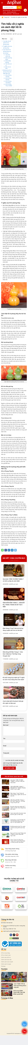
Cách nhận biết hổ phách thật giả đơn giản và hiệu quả (18, 814)
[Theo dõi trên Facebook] (11, 935)
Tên (4, 738)
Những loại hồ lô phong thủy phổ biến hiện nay (7, 71)
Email (4, 745)
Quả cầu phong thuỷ (16, 10)
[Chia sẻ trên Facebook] (5, 550)
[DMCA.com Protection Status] (14, 938)
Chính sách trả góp (6, 964)
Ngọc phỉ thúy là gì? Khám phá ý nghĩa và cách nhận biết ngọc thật (18, 834)
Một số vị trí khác (8, 67)
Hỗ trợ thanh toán (6, 955)
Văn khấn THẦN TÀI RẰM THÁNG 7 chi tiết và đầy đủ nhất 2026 (17, 781)
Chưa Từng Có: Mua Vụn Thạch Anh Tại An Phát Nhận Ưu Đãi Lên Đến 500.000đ (17, 841)
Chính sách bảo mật (6, 959)
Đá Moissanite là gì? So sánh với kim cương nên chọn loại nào (17, 828)
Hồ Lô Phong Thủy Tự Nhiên (8, 85)
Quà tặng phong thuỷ (11, 12)
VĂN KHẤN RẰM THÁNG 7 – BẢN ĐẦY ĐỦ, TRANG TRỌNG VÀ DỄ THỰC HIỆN (18, 788)
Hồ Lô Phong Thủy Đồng (8, 82)
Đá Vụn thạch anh (6, 10)
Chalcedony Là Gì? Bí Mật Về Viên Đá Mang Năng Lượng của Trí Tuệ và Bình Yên (17, 821)
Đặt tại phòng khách (8, 58)
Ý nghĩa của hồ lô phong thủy (7, 47)
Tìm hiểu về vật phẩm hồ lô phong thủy (7, 43)
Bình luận (6, 725)
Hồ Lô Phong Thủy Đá (8, 76)
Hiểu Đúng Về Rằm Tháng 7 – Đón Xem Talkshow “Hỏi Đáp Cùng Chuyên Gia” (17, 801)
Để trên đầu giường (8, 61)
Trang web (6, 753)
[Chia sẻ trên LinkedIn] (12, 550)
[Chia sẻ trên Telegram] (15, 550)
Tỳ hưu (4, 12)
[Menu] (2, 3)
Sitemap (3, 966)
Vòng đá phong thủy (7, 13)
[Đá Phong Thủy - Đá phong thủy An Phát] (14, 2)
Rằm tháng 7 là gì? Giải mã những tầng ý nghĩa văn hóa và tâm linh (18, 795)
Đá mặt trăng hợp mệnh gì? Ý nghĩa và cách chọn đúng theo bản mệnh (18, 808)
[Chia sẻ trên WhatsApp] (2, 550)
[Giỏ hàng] (25, 10)
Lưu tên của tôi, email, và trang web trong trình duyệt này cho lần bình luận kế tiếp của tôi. (13, 763)
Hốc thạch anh (16, 13)
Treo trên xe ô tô (8, 64)
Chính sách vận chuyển (7, 961)
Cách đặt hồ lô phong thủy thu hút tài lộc (7, 51)
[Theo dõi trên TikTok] (14, 935)
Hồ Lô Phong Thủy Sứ (8, 79)
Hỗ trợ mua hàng (5, 953)
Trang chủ (6, 17)
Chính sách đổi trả (6, 957)
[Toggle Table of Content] (10, 39)
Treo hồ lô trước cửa (7, 55)
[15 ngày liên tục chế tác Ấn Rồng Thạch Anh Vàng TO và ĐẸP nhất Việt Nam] (14, 977)
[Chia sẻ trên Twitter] (9, 550)
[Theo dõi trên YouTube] (17, 935)
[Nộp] (19, 7)
